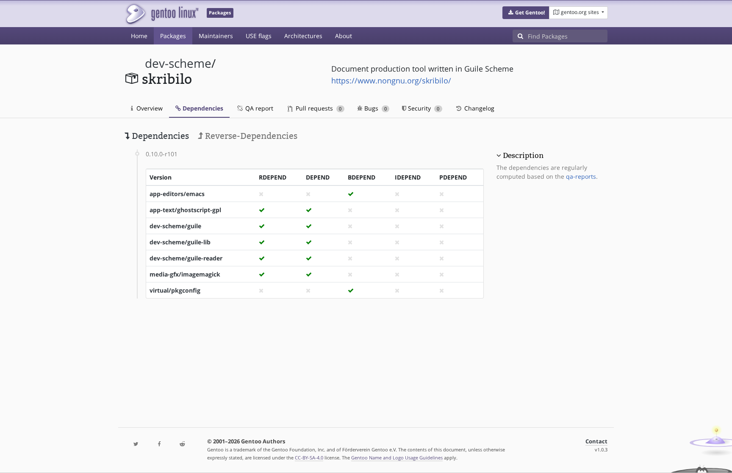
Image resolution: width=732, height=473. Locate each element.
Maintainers (216, 36)
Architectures (303, 36)
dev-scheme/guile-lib (180, 242)
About (343, 36)
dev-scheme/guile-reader (186, 258)
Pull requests (317, 108)
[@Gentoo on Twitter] (136, 444)
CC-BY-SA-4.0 (309, 457)
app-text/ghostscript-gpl (185, 210)
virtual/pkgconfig (175, 290)
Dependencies (202, 108)
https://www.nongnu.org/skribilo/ (391, 80)
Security (422, 108)
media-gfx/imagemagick (185, 274)
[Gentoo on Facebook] (158, 444)
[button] (525, 12)
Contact (596, 441)
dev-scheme (178, 63)
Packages (173, 36)
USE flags (259, 36)
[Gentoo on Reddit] (182, 444)
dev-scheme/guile (175, 226)
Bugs (375, 108)
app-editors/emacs (177, 194)
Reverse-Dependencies (250, 136)
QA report (258, 108)
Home (139, 36)
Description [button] (523, 155)
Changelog (478, 108)
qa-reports (581, 176)
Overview (149, 108)
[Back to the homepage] (161, 13)
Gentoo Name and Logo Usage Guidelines (397, 457)
